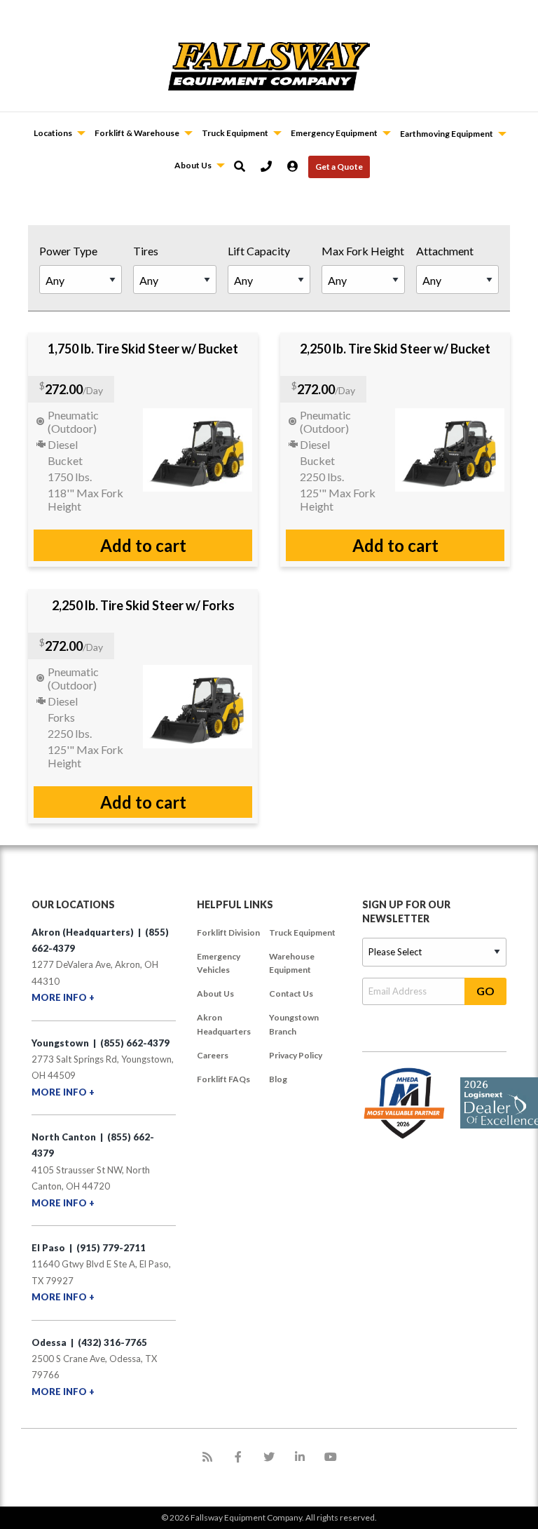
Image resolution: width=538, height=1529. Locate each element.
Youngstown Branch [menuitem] (294, 1024)
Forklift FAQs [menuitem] (223, 1079)
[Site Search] (244, 166)
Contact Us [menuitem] (291, 993)
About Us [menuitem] (215, 993)
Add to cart (143, 545)
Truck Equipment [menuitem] (302, 932)
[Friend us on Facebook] (238, 1457)
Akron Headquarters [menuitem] (224, 1024)
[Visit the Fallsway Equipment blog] (207, 1457)
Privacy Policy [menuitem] (295, 1055)
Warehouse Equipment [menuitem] (292, 963)
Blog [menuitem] (278, 1079)
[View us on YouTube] (330, 1457)
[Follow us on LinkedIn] (299, 1457)
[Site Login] (297, 166)
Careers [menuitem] (212, 1055)
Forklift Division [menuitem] (228, 932)
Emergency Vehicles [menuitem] (218, 963)
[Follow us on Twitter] (269, 1457)
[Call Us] (271, 166)
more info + (63, 997)
